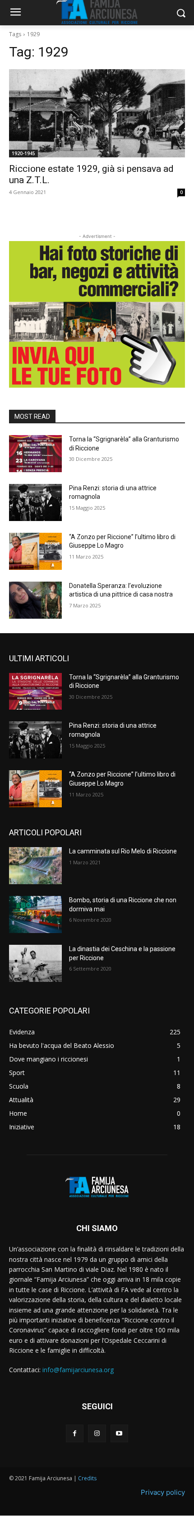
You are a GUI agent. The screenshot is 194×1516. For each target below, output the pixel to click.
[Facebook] (74, 1433)
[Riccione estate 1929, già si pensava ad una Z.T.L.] (97, 113)
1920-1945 (23, 153)
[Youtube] (119, 1433)
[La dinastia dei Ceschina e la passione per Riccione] (35, 963)
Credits (87, 1478)
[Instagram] (97, 1433)
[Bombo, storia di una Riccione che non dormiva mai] (35, 914)
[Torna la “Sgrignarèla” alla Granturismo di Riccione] (35, 453)
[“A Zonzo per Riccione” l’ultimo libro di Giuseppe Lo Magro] (35, 551)
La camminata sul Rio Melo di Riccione (123, 851)
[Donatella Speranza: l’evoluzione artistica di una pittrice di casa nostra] (35, 600)
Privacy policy (163, 1492)
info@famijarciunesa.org (78, 1369)
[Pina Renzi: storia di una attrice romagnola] (35, 502)
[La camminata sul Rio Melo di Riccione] (35, 865)
